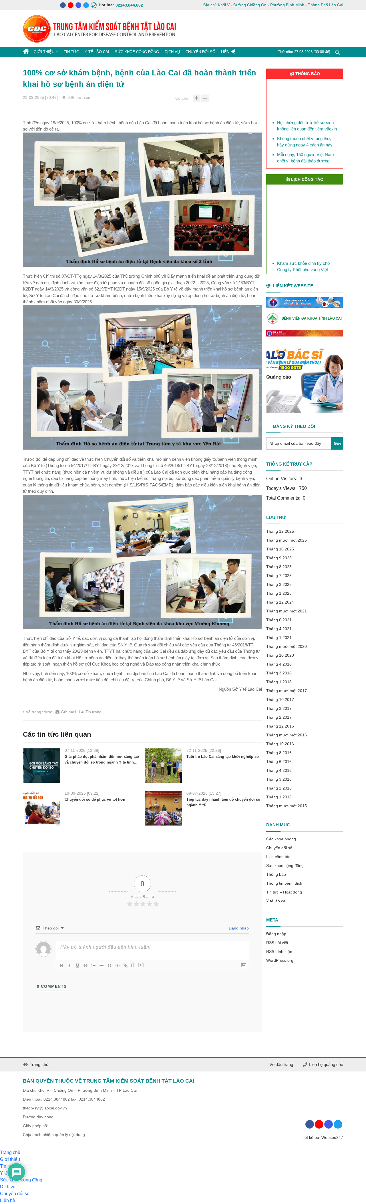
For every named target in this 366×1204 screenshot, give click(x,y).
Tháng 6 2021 (279, 620)
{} (133, 965)
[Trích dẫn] (110, 965)
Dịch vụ (172, 52)
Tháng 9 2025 (279, 558)
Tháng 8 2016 (279, 752)
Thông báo (276, 874)
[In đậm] (61, 965)
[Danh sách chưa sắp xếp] (102, 965)
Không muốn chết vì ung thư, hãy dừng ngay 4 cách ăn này (305, 130)
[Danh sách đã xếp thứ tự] (93, 965)
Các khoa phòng (281, 839)
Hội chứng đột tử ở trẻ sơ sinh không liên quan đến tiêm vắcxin (307, 114)
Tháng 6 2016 (279, 761)
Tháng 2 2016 (279, 788)
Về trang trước (39, 712)
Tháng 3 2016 (279, 779)
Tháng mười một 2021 (286, 611)
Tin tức (71, 52)
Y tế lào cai (97, 52)
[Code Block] (118, 965)
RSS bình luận (279, 951)
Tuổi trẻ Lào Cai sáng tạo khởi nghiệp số (222, 756)
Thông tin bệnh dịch (284, 883)
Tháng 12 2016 (280, 726)
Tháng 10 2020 (280, 655)
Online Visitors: (282, 478)
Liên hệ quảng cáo (326, 1064)
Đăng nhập (238, 928)
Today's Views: (282, 488)
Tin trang (93, 712)
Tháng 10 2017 (280, 699)
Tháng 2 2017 (279, 717)
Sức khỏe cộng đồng (137, 52)
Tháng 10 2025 (280, 549)
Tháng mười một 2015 (286, 806)
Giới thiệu (44, 52)
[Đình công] (85, 965)
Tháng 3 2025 (279, 584)
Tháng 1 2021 (279, 637)
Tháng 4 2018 (279, 664)
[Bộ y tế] (304, 333)
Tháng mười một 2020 (286, 646)
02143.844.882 (118, 5)
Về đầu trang (281, 1064)
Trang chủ (39, 1064)
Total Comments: (283, 498)
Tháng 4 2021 (279, 628)
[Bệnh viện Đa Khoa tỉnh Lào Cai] (304, 319)
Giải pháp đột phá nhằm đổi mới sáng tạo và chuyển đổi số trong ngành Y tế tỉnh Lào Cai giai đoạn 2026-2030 (102, 759)
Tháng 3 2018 (279, 673)
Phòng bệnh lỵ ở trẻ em (299, 159)
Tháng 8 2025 (279, 566)
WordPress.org (279, 960)
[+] (141, 965)
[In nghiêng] (69, 965)
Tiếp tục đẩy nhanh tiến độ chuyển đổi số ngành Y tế (223, 802)
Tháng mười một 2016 (286, 735)
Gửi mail (68, 712)
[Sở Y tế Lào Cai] (304, 302)
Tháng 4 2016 (279, 770)
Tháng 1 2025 (279, 593)
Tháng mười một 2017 (286, 690)
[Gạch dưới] (77, 965)
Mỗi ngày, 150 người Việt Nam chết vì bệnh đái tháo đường (305, 146)
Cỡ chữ (182, 98)
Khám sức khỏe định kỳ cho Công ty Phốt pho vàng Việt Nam (303, 265)
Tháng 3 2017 (279, 708)
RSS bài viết (277, 942)
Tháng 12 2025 (280, 531)
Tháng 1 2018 (279, 682)
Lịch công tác (278, 856)
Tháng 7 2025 (279, 575)
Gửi (337, 443)
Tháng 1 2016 (279, 797)
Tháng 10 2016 (280, 744)
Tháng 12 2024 (280, 602)
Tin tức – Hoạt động (284, 892)
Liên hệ (228, 52)
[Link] (126, 965)
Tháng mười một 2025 (286, 540)
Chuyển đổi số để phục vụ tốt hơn (95, 799)
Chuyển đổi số (200, 52)
